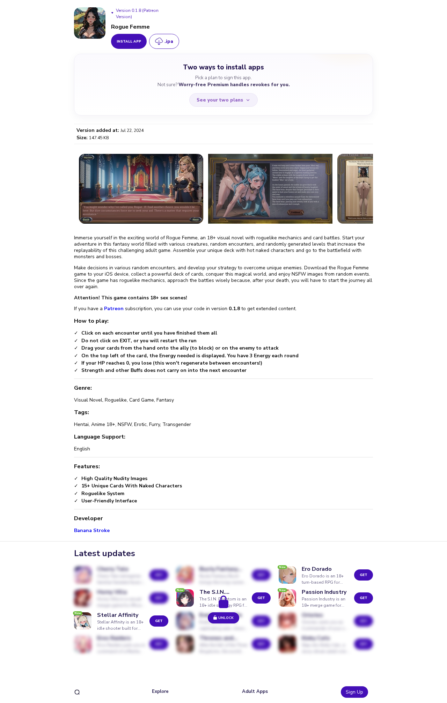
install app (129, 41)
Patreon (114, 308)
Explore (160, 691)
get (363, 575)
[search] (77, 692)
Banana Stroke (92, 530)
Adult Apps (255, 691)
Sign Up (354, 692)
